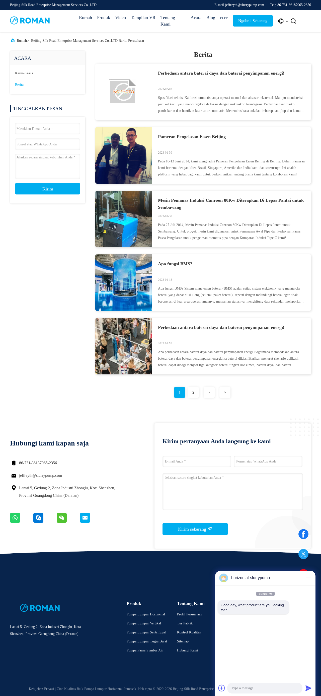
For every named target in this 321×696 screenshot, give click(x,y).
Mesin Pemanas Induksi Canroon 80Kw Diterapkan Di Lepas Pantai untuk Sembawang (231, 204)
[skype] (45, 522)
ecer (224, 17)
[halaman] (209, 392)
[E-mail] (91, 522)
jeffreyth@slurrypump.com (40, 475)
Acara (196, 17)
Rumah (85, 17)
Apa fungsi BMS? (175, 263)
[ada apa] (21, 522)
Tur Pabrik (185, 623)
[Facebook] (303, 535)
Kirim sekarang (192, 529)
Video (120, 17)
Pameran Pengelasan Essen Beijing (192, 136)
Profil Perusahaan (189, 614)
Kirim (47, 188)
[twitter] (303, 555)
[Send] (308, 687)
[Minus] (308, 578)
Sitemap (183, 641)
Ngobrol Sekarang (252, 21)
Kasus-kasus (24, 73)
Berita (19, 85)
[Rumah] (30, 21)
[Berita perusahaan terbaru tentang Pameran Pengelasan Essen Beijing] (123, 182)
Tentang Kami (167, 21)
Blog (210, 17)
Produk (103, 17)
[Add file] (221, 687)
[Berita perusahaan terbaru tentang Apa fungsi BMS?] (123, 310)
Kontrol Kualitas (189, 632)
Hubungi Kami (187, 650)
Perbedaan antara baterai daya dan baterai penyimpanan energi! (221, 73)
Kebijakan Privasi (41, 689)
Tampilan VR (143, 17)
